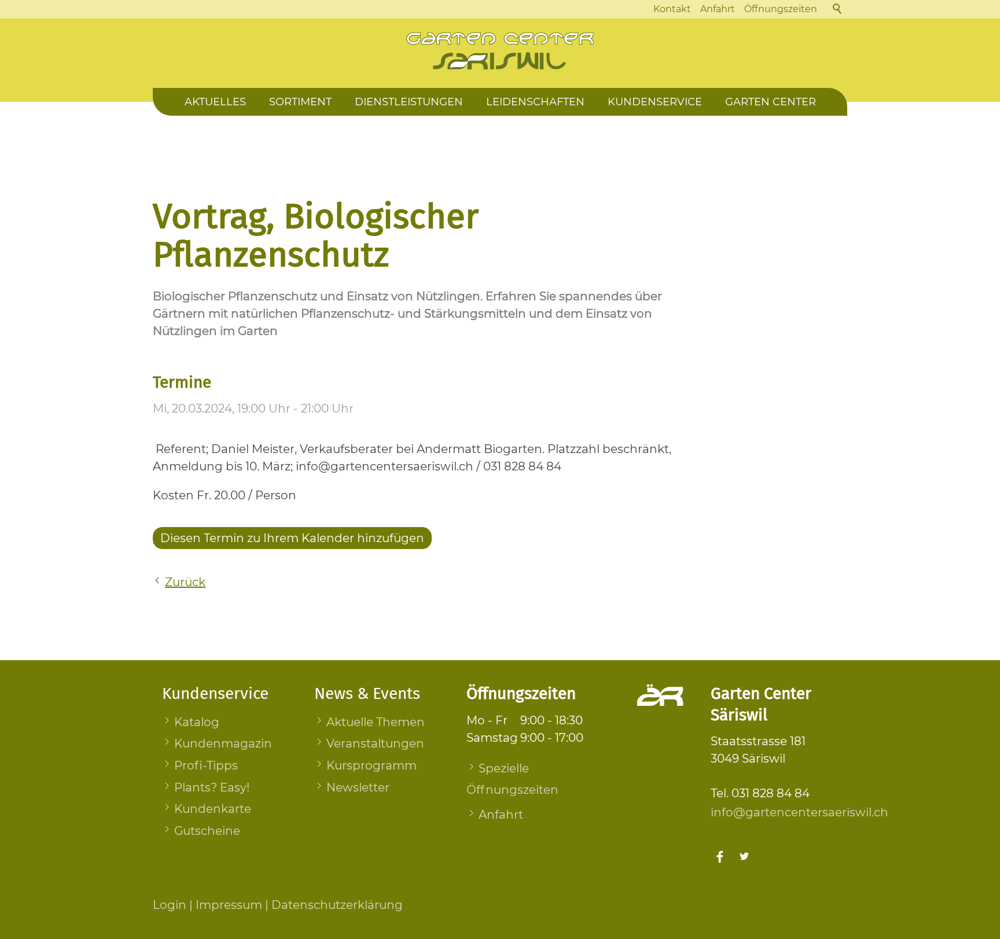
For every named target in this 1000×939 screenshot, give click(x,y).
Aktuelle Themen (375, 722)
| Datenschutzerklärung (332, 905)
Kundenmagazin (223, 743)
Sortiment (300, 101)
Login (169, 905)
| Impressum (224, 905)
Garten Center (770, 101)
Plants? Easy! (211, 787)
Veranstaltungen (375, 743)
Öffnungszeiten (780, 8)
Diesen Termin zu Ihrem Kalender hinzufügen (292, 538)
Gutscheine (207, 831)
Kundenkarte (212, 809)
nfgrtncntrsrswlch (801, 812)
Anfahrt (717, 8)
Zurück (185, 582)
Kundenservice (655, 101)
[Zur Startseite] (500, 50)
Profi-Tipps (206, 765)
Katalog (196, 722)
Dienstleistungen (409, 101)
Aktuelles (215, 101)
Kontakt (672, 8)
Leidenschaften (535, 101)
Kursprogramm (371, 765)
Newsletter (357, 787)
